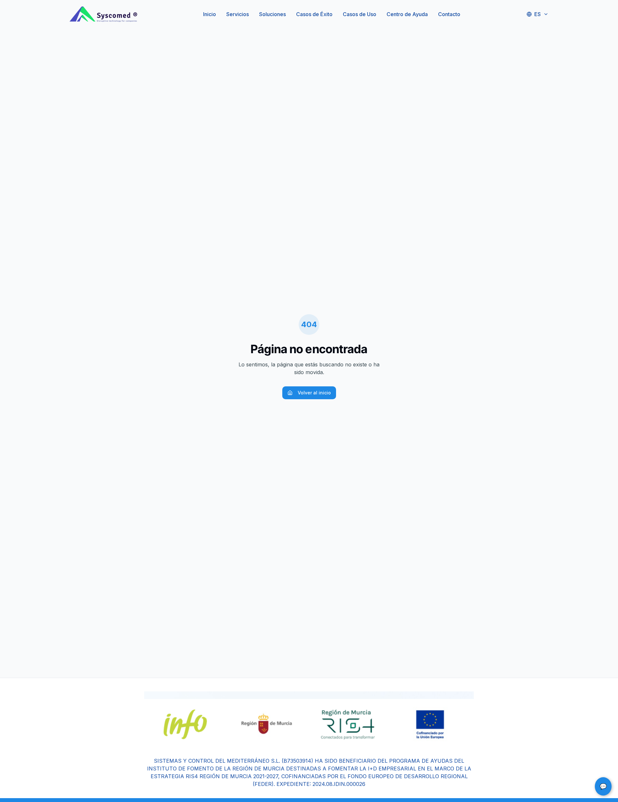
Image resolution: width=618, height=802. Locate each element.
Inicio (209, 14)
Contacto (449, 14)
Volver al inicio (314, 392)
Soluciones (272, 14)
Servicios (237, 14)
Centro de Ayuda (407, 14)
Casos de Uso (359, 14)
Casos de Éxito (314, 14)
